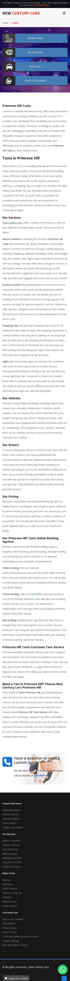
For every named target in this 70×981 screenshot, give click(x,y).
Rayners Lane (9, 901)
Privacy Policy (9, 927)
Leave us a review (17, 978)
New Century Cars (12, 222)
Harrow (6, 880)
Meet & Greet (9, 853)
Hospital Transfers (12, 862)
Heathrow (18, 253)
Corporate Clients (11, 866)
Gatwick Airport (10, 814)
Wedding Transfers (12, 857)
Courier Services (10, 845)
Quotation (35, 52)
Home (5, 22)
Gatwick (29, 253)
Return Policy (9, 932)
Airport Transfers (11, 840)
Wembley (7, 884)
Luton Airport (9, 823)
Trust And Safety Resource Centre (20, 936)
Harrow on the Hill (11, 892)
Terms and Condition (13, 919)
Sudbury (6, 897)
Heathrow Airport (11, 810)
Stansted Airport (11, 818)
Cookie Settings (10, 940)
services (36, 176)
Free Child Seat (10, 849)
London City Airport (12, 827)
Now (35, 66)
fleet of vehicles (30, 403)
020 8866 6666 (42, 775)
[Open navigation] (64, 13)
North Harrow (9, 888)
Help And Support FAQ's (15, 945)
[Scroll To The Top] (64, 978)
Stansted (40, 253)
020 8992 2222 (40, 594)
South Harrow (9, 905)
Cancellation (8, 923)
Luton (50, 253)
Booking (35, 80)
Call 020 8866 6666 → (42, 5)
